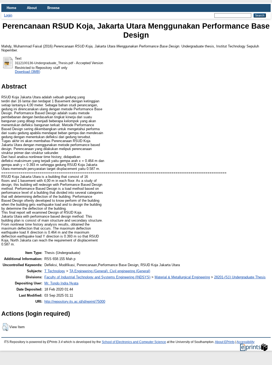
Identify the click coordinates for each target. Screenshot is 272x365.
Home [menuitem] (11, 8)
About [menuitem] (32, 8)
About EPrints (225, 342)
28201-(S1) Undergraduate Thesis (240, 277)
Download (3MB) (27, 72)
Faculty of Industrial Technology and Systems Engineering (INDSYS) (97, 277)
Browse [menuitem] (53, 8)
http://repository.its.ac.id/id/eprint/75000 (74, 302)
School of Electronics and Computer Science (134, 342)
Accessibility (245, 342)
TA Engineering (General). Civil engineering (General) (109, 271)
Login (8, 15)
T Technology (54, 271)
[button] (5, 327)
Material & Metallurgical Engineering (182, 277)
